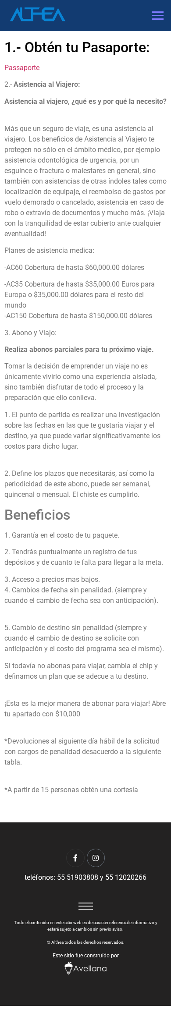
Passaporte (21, 68)
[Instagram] (96, 858)
